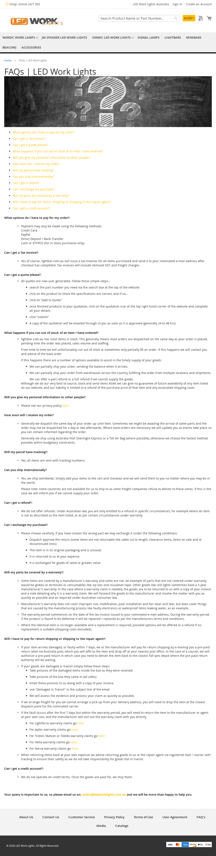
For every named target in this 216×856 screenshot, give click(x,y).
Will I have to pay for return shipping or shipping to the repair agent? (62, 202)
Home (8, 60)
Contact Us (50, 817)
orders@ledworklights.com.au (104, 794)
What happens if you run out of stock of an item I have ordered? (58, 151)
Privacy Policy (114, 817)
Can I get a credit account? (31, 208)
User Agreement (174, 817)
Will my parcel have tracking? (33, 170)
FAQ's (201, 817)
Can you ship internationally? (33, 177)
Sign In (177, 4)
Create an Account (199, 4)
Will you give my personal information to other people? (51, 158)
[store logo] (33, 20)
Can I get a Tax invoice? (29, 139)
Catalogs (121, 825)
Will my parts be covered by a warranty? (41, 196)
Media (101, 825)
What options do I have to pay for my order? (43, 132)
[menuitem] (19, 37)
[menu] (108, 42)
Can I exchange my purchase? (34, 189)
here (65, 406)
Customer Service (81, 817)
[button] (189, 18)
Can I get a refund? (26, 183)
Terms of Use (143, 817)
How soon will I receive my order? (36, 164)
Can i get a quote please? (30, 145)
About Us (26, 817)
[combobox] (139, 18)
